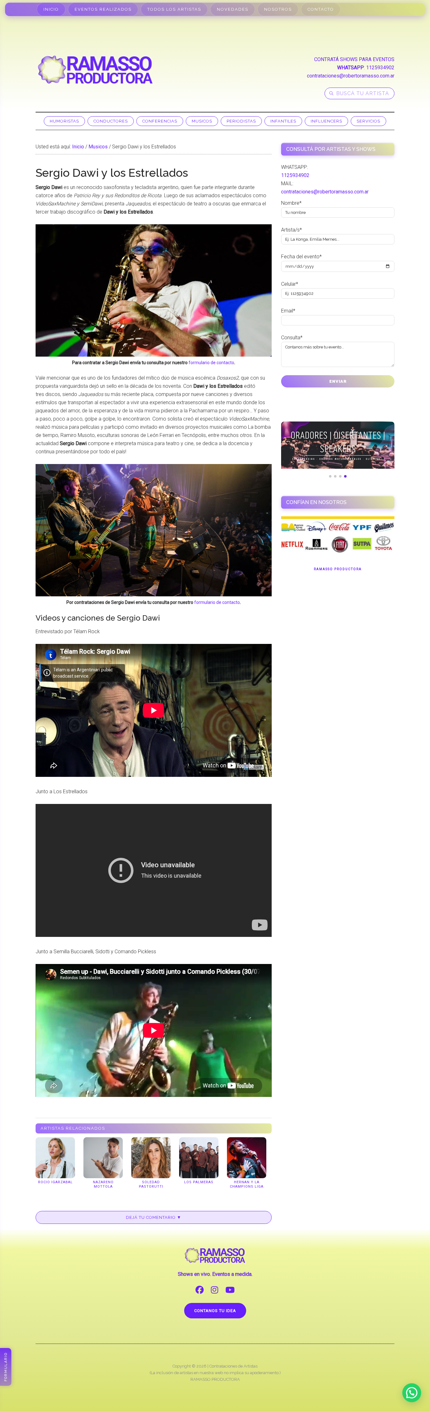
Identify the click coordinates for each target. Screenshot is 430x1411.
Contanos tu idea (215, 1310)
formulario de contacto (211, 362)
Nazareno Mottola (103, 1184)
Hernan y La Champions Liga (246, 1184)
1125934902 (380, 68)
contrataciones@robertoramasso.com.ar (350, 76)
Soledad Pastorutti (151, 1184)
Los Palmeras (198, 1182)
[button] (411, 1392)
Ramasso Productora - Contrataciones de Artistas (95, 69)
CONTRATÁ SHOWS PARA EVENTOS (354, 59)
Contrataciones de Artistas (233, 1366)
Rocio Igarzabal (55, 1182)
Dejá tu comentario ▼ (153, 1217)
